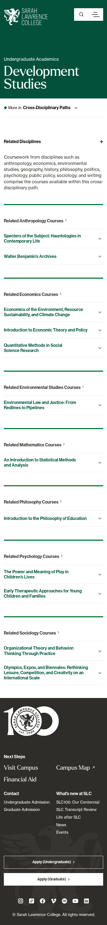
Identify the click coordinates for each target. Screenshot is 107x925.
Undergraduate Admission (27, 802)
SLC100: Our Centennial (77, 802)
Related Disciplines (22, 141)
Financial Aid (20, 779)
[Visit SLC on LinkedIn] (86, 901)
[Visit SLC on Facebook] (42, 901)
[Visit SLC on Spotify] (64, 901)
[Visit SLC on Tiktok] (31, 901)
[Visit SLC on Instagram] (20, 901)
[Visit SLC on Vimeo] (53, 901)
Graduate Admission (22, 809)
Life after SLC (68, 817)
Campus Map (79, 768)
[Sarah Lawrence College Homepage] (31, 721)
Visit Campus (21, 767)
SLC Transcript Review (76, 809)
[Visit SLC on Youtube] (75, 901)
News (61, 824)
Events (62, 832)
